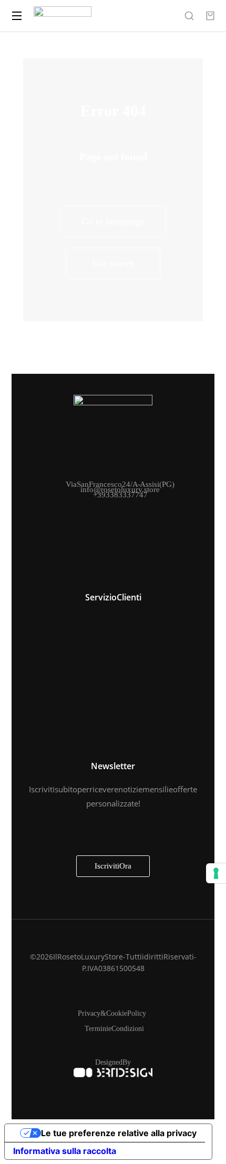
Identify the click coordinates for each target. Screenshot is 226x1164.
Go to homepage (113, 221)
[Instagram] (124, 511)
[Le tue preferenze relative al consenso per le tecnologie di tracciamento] (216, 873)
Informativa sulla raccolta (64, 1151)
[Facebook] (101, 511)
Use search (113, 263)
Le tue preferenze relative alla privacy (119, 1133)
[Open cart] (210, 16)
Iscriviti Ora (113, 866)
